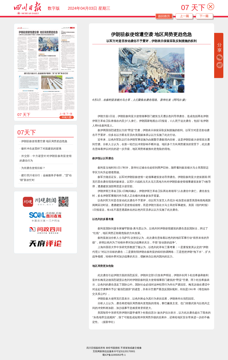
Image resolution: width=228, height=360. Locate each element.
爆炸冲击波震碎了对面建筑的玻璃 (41, 148)
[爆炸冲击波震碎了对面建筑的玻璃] (48, 62)
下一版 (69, 113)
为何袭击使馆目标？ (33, 168)
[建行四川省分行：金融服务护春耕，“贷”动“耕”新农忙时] (46, 91)
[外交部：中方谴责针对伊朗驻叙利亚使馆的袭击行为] (68, 33)
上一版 (62, 113)
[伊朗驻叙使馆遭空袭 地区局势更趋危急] (38, 40)
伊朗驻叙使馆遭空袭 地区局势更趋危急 (44, 141)
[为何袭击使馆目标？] (68, 54)
